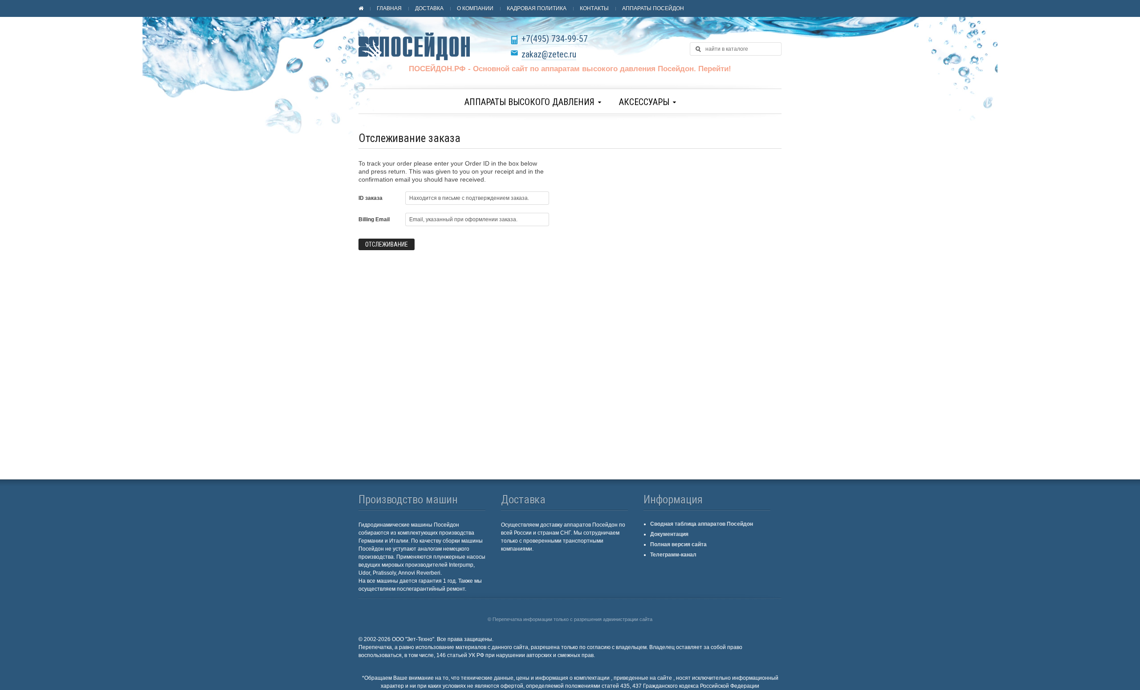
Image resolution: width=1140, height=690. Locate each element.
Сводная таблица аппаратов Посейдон (701, 524)
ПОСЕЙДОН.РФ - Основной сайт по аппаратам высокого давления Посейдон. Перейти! (570, 69)
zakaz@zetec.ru (548, 54)
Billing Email (374, 219)
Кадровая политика (536, 8)
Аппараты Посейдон (653, 8)
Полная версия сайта (678, 544)
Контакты (594, 8)
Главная (389, 8)
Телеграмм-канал (673, 555)
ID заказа (370, 198)
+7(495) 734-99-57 (554, 38)
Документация (669, 534)
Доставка (429, 8)
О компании (475, 8)
